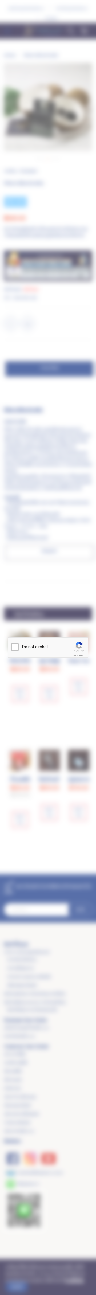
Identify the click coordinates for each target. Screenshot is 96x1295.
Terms (81, 655)
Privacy (75, 655)
